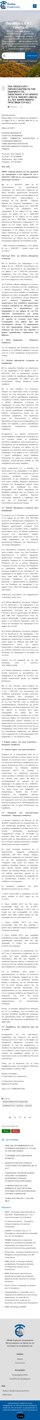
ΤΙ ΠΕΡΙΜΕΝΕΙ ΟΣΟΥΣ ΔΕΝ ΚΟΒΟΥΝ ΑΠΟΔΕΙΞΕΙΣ (18, 1157)
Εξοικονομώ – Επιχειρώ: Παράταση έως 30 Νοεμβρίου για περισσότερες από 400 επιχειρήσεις (21, 1254)
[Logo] (20, 1332)
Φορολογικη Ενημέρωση (28, 61)
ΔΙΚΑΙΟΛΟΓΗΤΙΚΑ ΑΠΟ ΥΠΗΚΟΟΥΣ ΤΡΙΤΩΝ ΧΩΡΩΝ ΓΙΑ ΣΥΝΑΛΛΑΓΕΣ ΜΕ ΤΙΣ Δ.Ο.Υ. (21, 1165)
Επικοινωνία (20, 1363)
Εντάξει (20, 1416)
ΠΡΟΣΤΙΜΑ (28, 1105)
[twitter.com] (10, 1117)
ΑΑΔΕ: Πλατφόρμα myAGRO (15, 1307)
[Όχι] (37, 1411)
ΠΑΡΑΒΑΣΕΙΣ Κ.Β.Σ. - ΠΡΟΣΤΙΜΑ (13, 1105)
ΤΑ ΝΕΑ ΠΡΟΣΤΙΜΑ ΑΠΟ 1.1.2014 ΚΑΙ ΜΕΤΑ (19, 1199)
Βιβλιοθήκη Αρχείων (22, 31)
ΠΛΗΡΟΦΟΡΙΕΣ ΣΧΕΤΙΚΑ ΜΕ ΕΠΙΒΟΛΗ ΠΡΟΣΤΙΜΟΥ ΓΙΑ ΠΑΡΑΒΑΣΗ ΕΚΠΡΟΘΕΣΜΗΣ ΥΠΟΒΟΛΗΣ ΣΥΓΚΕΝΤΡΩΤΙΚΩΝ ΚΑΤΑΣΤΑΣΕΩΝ (19, 1177)
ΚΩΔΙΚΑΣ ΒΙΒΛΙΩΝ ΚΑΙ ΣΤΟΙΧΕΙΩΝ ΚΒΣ (15, 1101)
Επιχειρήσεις (20, 63)
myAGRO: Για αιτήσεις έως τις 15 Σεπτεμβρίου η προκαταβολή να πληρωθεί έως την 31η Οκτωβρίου (21, 1233)
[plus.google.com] (25, 1117)
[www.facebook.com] (15, 1117)
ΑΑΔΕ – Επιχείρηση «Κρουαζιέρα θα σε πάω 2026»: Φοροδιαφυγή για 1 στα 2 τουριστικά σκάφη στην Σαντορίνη (20, 1214)
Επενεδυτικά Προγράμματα (20, 1379)
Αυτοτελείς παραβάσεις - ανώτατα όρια (18, 39)
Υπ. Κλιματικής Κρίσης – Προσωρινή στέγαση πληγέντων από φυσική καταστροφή (19, 1224)
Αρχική (9, 31)
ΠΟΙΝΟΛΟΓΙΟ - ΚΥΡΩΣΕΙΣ (24, 36)
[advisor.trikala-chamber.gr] (30, 1117)
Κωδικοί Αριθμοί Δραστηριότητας (16, 1391)
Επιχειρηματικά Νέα (20, 1375)
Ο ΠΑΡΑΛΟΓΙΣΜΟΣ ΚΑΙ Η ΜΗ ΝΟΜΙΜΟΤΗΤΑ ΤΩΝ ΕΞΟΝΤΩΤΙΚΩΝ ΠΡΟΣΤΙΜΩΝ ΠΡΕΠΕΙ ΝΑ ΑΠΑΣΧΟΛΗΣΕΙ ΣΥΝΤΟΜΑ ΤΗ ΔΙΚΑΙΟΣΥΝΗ (20, 1190)
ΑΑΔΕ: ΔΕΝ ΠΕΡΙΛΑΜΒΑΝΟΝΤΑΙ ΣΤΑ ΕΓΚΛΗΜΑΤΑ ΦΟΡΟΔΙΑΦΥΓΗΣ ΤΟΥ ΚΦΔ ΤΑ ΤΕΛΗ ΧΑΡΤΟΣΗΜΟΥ (20, 1148)
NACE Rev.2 (7, 1395)
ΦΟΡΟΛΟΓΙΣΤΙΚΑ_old (13, 34)
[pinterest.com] (20, 1117)
